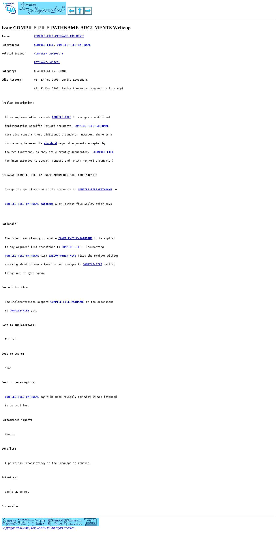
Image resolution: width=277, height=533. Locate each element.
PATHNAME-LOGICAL (47, 62)
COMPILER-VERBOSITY (48, 53)
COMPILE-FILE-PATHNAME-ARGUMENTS (59, 36)
